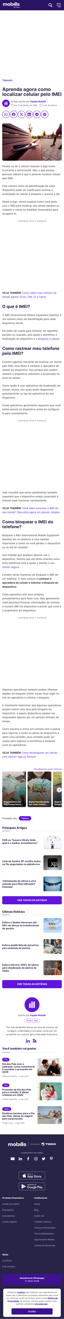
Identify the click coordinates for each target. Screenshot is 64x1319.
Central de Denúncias (44, 1245)
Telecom (7, 80)
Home (37, 1204)
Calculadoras (8, 1216)
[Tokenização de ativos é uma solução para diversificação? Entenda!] (51, 883)
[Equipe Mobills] (6, 103)
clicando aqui (41, 1304)
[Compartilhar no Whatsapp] (6, 114)
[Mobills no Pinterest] (51, 1158)
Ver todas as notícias (32, 984)
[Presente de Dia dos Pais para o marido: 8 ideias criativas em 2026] (48, 1091)
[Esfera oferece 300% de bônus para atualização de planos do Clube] (51, 967)
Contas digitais (9, 1221)
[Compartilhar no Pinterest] (44, 114)
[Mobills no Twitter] (43, 1158)
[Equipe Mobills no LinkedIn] (28, 1041)
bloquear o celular (48, 338)
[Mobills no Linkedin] (20, 1158)
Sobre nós (39, 1216)
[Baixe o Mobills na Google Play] (32, 1186)
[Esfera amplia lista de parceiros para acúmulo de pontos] (51, 946)
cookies (21, 1292)
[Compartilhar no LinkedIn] (29, 114)
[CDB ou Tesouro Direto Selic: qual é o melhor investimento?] (51, 841)
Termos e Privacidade (44, 1227)
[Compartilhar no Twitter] (21, 114)
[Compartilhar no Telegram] (37, 114)
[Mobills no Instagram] (35, 1158)
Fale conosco (8, 1266)
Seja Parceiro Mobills (44, 1239)
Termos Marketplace (44, 1233)
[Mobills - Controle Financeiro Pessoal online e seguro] (32, 1144)
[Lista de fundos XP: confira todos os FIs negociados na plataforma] (51, 862)
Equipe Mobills (38, 101)
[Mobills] (11, 5)
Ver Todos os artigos (32, 900)
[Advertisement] (32, 47)
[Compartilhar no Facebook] (13, 114)
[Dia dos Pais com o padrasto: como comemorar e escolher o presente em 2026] (48, 1067)
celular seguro (10, 567)
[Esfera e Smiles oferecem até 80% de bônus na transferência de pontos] (51, 925)
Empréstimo (8, 1210)
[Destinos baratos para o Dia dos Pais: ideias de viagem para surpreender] (48, 1115)
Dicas (6, 1059)
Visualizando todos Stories (48, 769)
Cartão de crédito (10, 1204)
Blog (36, 1210)
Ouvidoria (7, 1260)
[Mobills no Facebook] (28, 1158)
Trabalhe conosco (42, 1221)
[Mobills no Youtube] (12, 1158)
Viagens (6, 1109)
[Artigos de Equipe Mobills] (34, 1041)
